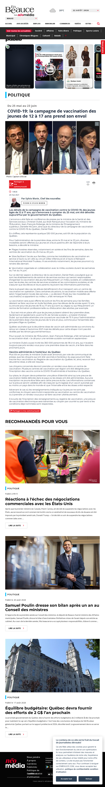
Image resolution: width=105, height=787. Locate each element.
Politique (77, 30)
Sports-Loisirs (92, 30)
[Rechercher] (98, 23)
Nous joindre (33, 757)
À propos (31, 760)
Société (38, 30)
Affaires (50, 30)
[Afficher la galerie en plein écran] (97, 124)
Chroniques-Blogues (29, 35)
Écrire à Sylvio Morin (34, 203)
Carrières (31, 763)
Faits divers (63, 30)
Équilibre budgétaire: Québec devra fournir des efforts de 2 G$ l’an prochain (48, 710)
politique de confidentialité (77, 769)
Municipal (10, 35)
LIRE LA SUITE (15, 525)
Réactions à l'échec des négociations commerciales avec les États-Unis (42, 501)
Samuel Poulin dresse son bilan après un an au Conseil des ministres (52, 607)
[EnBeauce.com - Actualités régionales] (19, 11)
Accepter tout (66, 779)
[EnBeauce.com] (15, 766)
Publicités (32, 767)
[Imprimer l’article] (94, 183)
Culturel (46, 35)
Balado (57, 35)
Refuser (89, 779)
